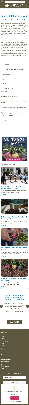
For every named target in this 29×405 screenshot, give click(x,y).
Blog (2, 347)
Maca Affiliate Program (6, 359)
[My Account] (2, 5)
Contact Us (3, 345)
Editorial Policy (4, 368)
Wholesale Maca (5, 361)
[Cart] (27, 5)
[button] (14, 149)
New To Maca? (4, 341)
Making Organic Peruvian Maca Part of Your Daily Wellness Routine (14, 218)
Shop (2, 338)
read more (3, 194)
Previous (1, 306)
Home (2, 336)
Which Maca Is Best (5, 340)
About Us (3, 343)
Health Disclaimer (5, 366)
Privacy (3, 364)
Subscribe (14, 382)
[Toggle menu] (2, 2)
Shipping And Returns (6, 363)
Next (27, 306)
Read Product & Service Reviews (14, 322)
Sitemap (3, 348)
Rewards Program (5, 357)
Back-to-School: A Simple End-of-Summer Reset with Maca (12, 187)
